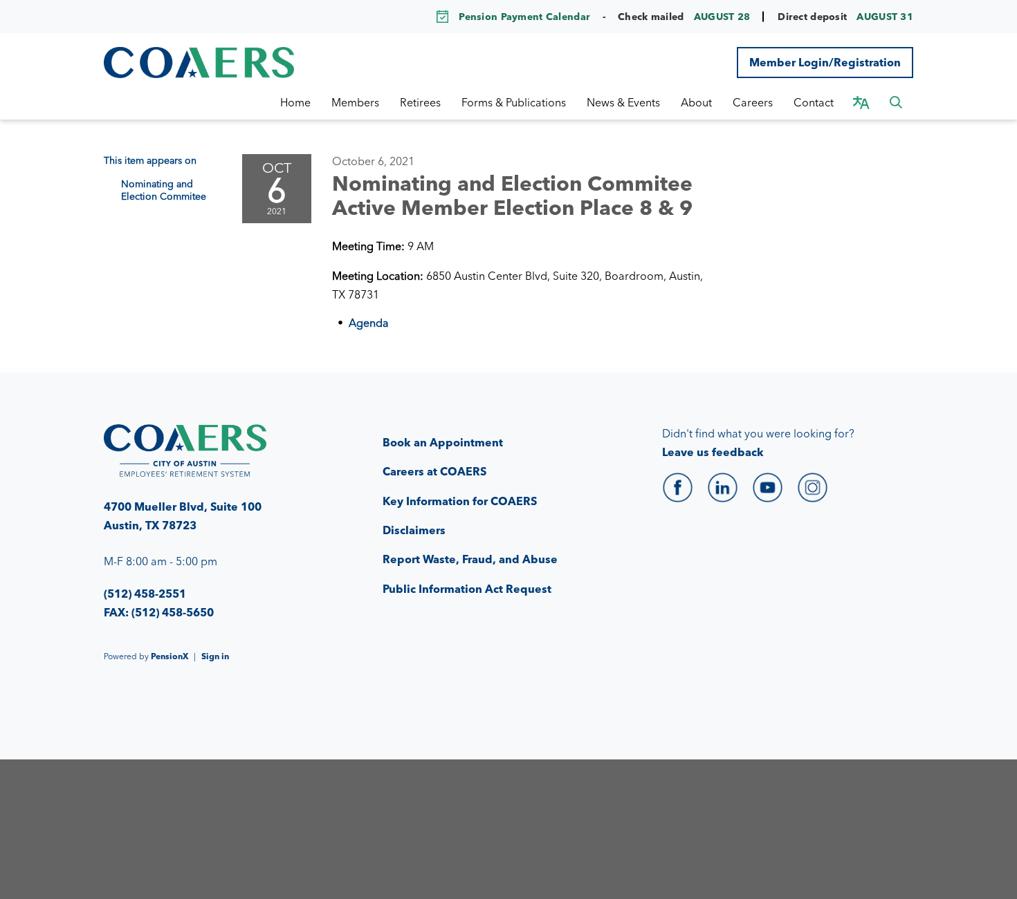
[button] (896, 102)
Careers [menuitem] (753, 102)
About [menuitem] (696, 102)
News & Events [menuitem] (623, 102)
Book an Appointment (443, 442)
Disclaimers (414, 530)
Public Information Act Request (467, 589)
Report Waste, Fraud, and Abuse (470, 559)
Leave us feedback (713, 452)
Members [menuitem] (355, 102)
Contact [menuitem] (814, 102)
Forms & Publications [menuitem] (513, 102)
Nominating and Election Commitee (163, 190)
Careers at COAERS (434, 471)
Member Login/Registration (825, 62)
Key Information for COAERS (460, 501)
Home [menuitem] (295, 102)
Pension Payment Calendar (524, 16)
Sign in (215, 656)
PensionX (169, 656)
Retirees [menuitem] (420, 102)
